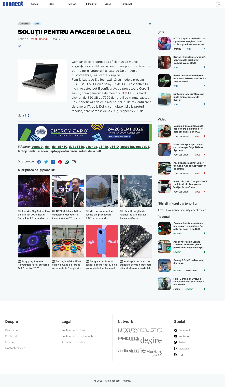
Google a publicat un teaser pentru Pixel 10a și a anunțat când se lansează (101, 265)
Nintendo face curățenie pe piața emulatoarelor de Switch (188, 97)
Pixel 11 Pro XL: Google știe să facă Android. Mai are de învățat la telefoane (190, 184)
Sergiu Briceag (38, 38)
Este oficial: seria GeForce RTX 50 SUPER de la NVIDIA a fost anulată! (189, 78)
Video (108, 3)
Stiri (37, 24)
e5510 (114, 146)
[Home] (13, 3)
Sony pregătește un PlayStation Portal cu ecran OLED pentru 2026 (33, 265)
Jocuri (176, 289)
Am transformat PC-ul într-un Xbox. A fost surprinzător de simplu (189, 165)
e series (91, 146)
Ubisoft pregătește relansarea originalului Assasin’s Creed (133, 214)
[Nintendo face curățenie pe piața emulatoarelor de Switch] (164, 99)
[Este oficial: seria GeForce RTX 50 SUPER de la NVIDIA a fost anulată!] (164, 80)
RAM (124, 93)
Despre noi (11, 330)
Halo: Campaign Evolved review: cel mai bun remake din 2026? (188, 281)
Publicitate (11, 336)
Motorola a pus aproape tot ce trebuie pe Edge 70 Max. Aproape (188, 147)
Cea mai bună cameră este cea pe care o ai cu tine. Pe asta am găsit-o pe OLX (188, 128)
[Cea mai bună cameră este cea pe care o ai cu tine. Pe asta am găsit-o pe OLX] (164, 131)
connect (37, 146)
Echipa (9, 342)
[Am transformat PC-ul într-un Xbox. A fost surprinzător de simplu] (164, 168)
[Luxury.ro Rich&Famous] (128, 332)
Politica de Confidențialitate (79, 336)
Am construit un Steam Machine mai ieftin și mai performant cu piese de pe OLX (188, 246)
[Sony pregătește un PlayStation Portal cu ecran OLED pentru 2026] (34, 241)
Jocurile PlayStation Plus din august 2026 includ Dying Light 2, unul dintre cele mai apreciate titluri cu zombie (34, 218)
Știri (51, 3)
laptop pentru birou (63, 151)
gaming (177, 49)
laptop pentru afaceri (33, 151)
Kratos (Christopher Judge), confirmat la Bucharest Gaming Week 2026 (189, 60)
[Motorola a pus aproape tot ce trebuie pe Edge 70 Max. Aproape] (164, 149)
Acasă (34, 3)
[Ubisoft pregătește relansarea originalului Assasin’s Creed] (136, 191)
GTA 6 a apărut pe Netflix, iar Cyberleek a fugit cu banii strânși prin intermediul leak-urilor (190, 43)
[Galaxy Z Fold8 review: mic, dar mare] (164, 265)
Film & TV (91, 3)
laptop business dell (134, 146)
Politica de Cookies (73, 330)
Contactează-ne (15, 348)
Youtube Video (181, 136)
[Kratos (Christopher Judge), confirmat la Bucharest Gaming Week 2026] (164, 62)
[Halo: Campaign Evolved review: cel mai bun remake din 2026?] (164, 283)
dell (47, 146)
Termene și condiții (73, 342)
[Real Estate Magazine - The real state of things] (151, 331)
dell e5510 (76, 146)
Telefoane (191, 271)
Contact (127, 3)
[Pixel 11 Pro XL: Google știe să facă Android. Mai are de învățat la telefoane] (164, 186)
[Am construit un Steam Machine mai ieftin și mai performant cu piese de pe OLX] (164, 246)
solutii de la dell (90, 151)
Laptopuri (24, 24)
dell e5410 (59, 146)
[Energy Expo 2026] (85, 140)
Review (72, 3)
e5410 (103, 146)
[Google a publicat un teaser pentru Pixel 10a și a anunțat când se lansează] (102, 241)
